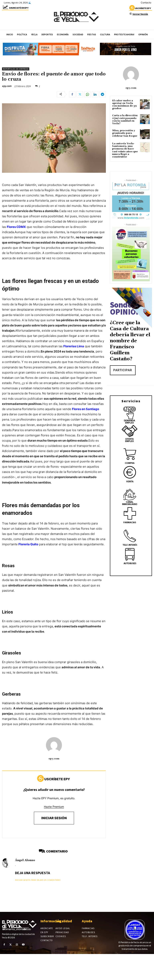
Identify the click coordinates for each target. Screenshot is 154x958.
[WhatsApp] (87, 94)
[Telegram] (102, 94)
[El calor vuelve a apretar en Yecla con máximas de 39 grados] (145, 104)
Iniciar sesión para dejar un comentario (38, 880)
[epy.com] (54, 745)
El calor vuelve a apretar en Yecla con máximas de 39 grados (124, 104)
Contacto (146, 2)
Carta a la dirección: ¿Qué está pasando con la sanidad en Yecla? (125, 119)
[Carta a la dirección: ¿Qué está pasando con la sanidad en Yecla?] (145, 119)
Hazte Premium (54, 806)
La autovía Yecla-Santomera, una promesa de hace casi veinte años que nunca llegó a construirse (125, 150)
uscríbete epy (143, 8)
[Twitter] (80, 94)
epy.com (6, 86)
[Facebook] (72, 94)
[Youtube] (23, 944)
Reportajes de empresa (15, 69)
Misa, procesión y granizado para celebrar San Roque (124, 133)
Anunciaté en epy (18, 8)
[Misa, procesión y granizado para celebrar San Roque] (145, 134)
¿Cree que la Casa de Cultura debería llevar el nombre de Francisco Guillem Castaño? (130, 341)
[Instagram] (17, 944)
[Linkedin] (95, 94)
